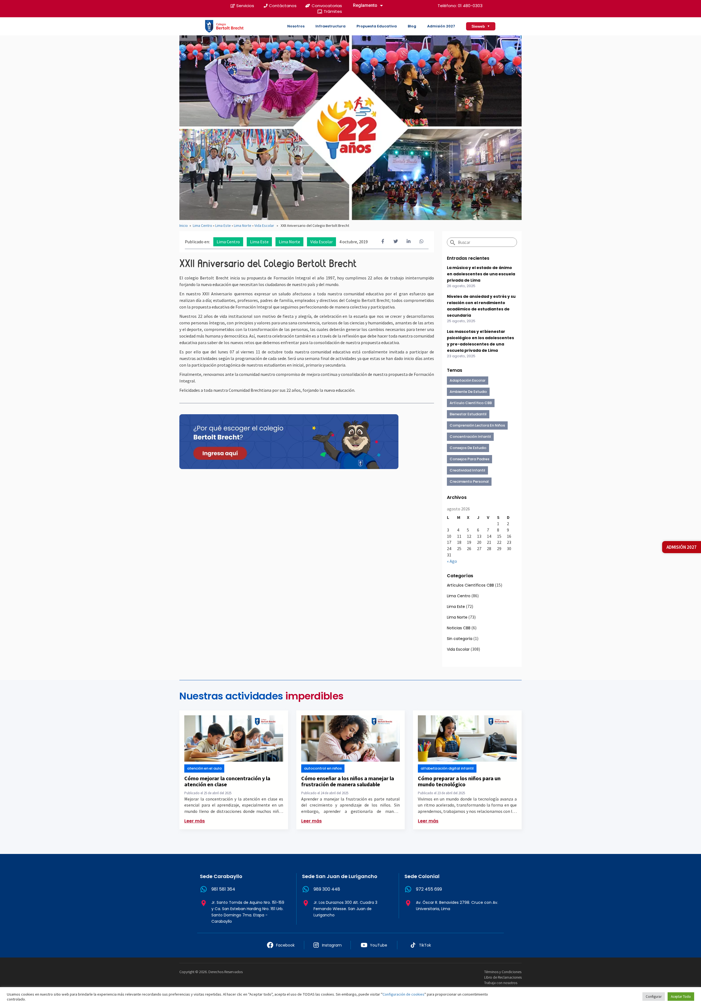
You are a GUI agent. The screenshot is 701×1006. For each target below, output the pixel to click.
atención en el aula (204, 768)
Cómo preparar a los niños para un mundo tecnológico (459, 781)
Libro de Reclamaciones (503, 977)
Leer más (194, 821)
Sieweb (481, 26)
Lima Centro (202, 225)
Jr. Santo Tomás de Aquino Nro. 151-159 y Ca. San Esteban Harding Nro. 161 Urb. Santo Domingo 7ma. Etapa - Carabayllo (247, 912)
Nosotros (295, 26)
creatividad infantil (467, 470)
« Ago (452, 561)
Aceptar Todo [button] (681, 996)
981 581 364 (223, 889)
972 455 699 (429, 889)
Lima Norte (242, 225)
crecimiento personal (469, 481)
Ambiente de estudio (468, 391)
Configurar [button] (654, 996)
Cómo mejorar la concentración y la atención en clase (227, 781)
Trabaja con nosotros (500, 982)
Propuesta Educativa (377, 26)
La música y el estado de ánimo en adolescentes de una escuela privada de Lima (481, 274)
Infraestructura (330, 26)
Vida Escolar (264, 225)
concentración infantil (470, 436)
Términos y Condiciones (502, 971)
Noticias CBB (458, 628)
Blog (412, 26)
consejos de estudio (468, 447)
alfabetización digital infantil (447, 768)
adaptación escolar (467, 380)
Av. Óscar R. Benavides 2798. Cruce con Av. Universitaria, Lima (457, 905)
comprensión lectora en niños (477, 425)
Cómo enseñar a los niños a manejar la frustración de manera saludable (347, 781)
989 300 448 (327, 889)
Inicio (183, 225)
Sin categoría (459, 638)
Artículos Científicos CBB (470, 585)
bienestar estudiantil (468, 414)
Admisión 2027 (441, 26)
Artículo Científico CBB (471, 402)
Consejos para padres (469, 459)
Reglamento (365, 5)
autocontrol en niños (323, 768)
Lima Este (223, 225)
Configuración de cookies (403, 994)
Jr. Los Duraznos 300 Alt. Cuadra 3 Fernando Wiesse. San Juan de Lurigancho (345, 909)
